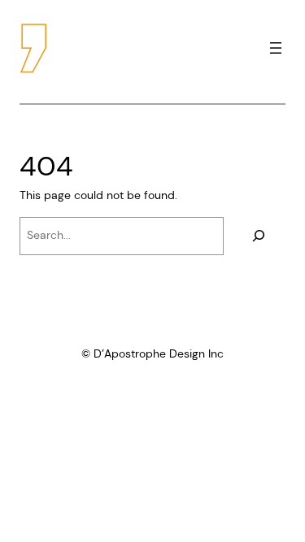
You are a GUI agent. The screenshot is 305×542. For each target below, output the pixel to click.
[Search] (258, 236)
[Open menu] (275, 48)
